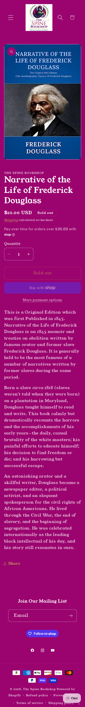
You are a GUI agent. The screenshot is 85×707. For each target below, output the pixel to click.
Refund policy (37, 695)
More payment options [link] (42, 300)
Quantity (12, 243)
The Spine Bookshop (39, 689)
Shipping (11, 220)
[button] (11, 17)
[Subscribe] (71, 615)
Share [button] (14, 563)
